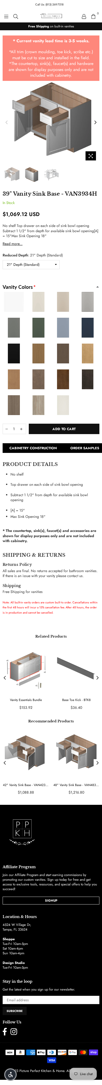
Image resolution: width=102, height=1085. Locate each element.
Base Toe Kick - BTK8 (76, 700)
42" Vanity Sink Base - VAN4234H (26, 785)
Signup (51, 900)
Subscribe (15, 1011)
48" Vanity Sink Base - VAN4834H (76, 785)
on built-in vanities (51, 26)
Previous (6, 123)
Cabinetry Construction (33, 448)
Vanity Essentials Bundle (26, 700)
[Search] (15, 16)
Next (95, 123)
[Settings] (84, 16)
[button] (10, 1074)
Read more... (12, 243)
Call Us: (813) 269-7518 (49, 4)
